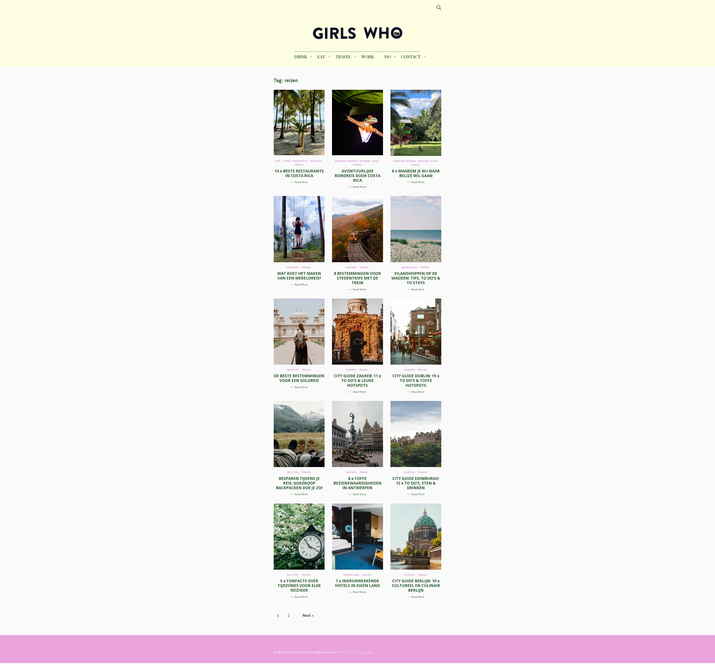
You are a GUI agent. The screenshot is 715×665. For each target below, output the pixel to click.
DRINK (300, 56)
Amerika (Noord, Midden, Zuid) (357, 161)
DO (387, 56)
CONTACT (411, 56)
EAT (321, 56)
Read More (301, 182)
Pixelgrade (366, 652)
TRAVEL (343, 56)
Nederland (409, 267)
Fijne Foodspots (295, 161)
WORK (367, 56)
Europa (351, 267)
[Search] (438, 7)
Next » (308, 615)
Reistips (316, 161)
